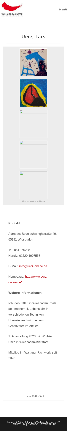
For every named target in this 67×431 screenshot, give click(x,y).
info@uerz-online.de (33, 266)
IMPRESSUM (18, 424)
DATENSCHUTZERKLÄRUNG (42, 424)
